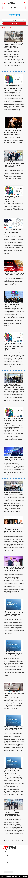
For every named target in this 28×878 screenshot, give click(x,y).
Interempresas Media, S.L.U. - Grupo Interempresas (16, 876)
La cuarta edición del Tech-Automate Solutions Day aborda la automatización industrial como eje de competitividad (14, 87)
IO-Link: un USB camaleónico (13, 492)
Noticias (14, 20)
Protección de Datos (8, 864)
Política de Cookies (8, 866)
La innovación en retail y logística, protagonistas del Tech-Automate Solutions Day (13, 385)
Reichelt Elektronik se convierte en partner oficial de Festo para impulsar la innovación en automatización (14, 164)
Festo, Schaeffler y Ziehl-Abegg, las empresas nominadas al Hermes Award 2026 (14, 130)
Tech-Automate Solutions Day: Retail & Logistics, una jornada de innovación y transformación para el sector (14, 421)
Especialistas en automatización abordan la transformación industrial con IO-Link (13, 530)
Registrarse (6, 852)
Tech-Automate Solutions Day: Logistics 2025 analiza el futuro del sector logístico (14, 304)
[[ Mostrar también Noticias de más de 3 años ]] (14, 840)
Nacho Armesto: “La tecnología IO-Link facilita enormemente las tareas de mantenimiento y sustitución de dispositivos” (14, 569)
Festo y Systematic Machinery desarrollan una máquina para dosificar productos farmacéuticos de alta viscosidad (13, 46)
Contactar (14, 23)
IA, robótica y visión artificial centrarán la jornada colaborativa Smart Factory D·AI (13, 231)
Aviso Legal (6, 862)
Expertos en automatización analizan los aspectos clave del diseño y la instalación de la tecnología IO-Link (14, 613)
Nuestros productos (8, 858)
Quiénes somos (6, 860)
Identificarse (6, 849)
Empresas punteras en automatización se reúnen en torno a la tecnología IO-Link (13, 653)
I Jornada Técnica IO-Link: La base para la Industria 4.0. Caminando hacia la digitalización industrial (13, 771)
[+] (4, 68)
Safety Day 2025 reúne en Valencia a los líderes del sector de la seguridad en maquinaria (14, 273)
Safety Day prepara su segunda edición (14, 694)
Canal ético (6, 856)
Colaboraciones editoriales (9, 868)
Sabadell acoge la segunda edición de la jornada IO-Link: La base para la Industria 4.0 (14, 459)
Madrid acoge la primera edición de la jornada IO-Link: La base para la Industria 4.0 (14, 728)
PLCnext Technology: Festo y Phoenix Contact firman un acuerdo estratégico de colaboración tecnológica (13, 813)
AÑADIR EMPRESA (8, 872)
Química (14, 8)
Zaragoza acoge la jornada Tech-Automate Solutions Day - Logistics (14, 198)
